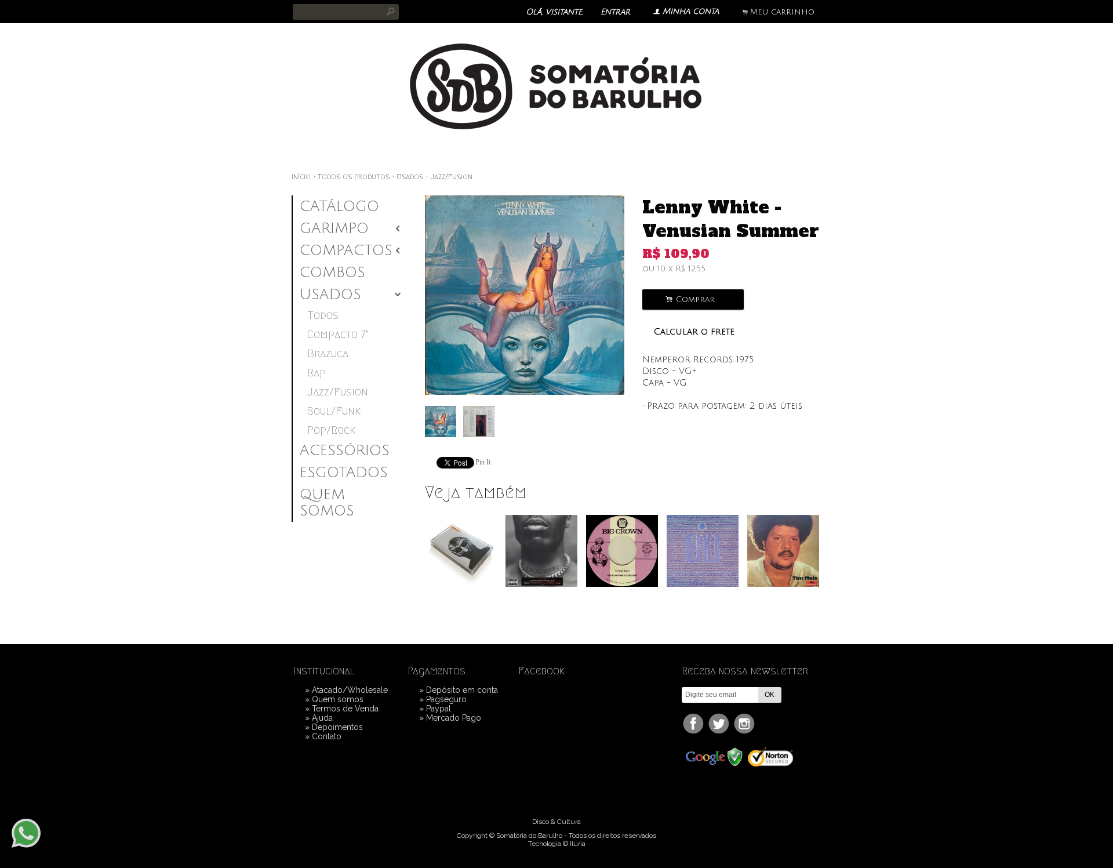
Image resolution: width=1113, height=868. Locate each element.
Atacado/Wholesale (350, 690)
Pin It (482, 462)
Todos (323, 315)
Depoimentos (337, 727)
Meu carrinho (782, 12)
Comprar (693, 299)
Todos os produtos (354, 177)
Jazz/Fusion (451, 177)
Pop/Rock (331, 430)
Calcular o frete (694, 331)
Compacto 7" (338, 334)
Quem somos (327, 502)
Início (301, 177)
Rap (316, 372)
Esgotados (344, 472)
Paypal (438, 708)
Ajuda (322, 717)
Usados (410, 177)
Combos (332, 272)
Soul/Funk (334, 411)
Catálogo (339, 206)
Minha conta (691, 11)
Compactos (346, 250)
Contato (326, 736)
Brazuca (327, 353)
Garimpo (334, 228)
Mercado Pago (453, 717)
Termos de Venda (345, 708)
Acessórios (345, 450)
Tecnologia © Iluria (556, 844)
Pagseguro (446, 699)
